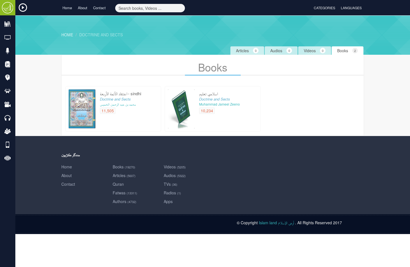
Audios (175, 175)
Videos (175, 167)
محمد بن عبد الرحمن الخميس (118, 104)
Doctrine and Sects (101, 34)
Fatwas (125, 193)
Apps (168, 201)
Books (124, 167)
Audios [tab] (280, 50)
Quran (118, 184)
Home (67, 7)
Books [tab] (346, 50)
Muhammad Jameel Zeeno (219, 104)
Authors (124, 201)
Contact (99, 7)
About (82, 7)
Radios (172, 193)
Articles (124, 175)
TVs (170, 184)
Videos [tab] (314, 50)
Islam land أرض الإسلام (276, 222)
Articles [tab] (246, 50)
